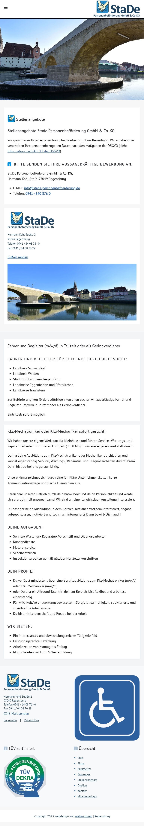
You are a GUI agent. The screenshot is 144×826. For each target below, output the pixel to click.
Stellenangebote (87, 780)
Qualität (82, 785)
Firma (81, 763)
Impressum (10, 720)
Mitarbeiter (84, 769)
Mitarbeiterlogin (87, 796)
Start (80, 758)
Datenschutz (31, 720)
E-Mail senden (18, 257)
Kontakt (82, 791)
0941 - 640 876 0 (38, 193)
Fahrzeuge (84, 774)
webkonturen (83, 816)
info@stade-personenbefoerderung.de (52, 188)
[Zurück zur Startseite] (116, 8)
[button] (6, 8)
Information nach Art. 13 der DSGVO (34, 151)
